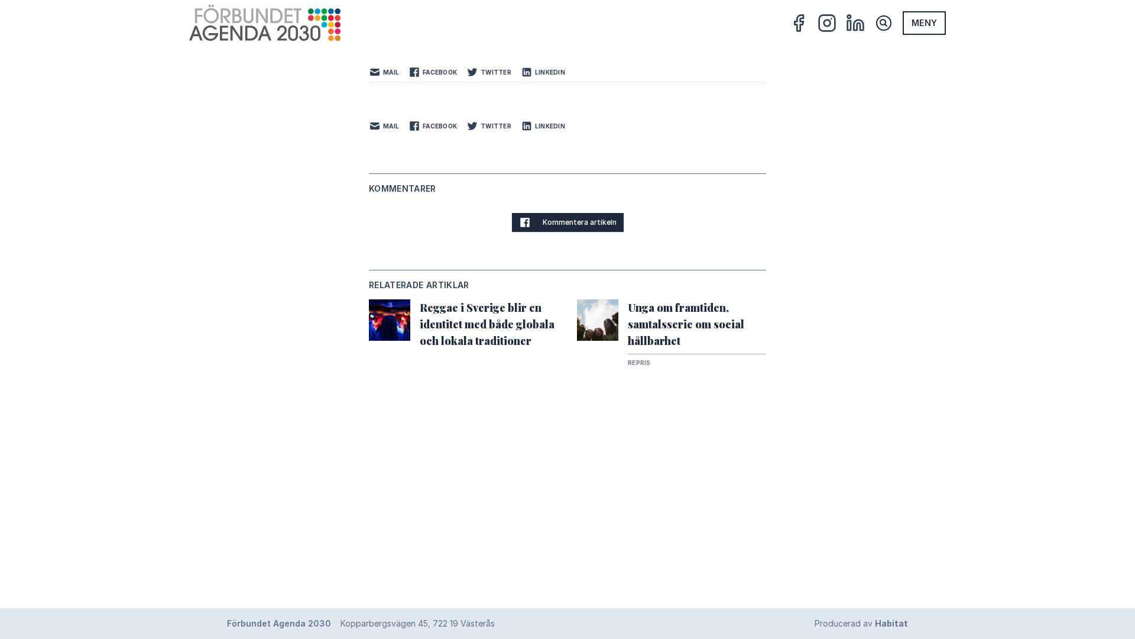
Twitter (496, 72)
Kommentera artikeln (580, 222)
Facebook (440, 72)
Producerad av (861, 623)
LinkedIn (550, 72)
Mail (391, 72)
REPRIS (639, 362)
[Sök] (883, 23)
